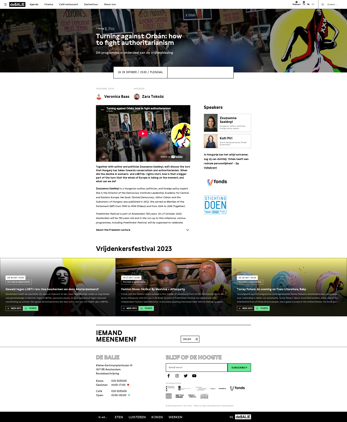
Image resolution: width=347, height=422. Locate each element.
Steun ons (110, 4)
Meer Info (16, 308)
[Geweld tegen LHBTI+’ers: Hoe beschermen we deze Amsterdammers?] (52, 289)
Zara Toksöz (153, 96)
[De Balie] (17, 4)
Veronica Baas (116, 96)
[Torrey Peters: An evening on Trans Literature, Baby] (271, 289)
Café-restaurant (68, 4)
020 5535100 (119, 380)
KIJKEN (157, 417)
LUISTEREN (137, 417)
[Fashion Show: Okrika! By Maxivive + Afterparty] (153, 289)
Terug (100, 28)
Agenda (34, 4)
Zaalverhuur (91, 4)
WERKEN (175, 417)
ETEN (119, 417)
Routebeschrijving (107, 373)
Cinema (48, 4)
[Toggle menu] (5, 4)
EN (313, 4)
